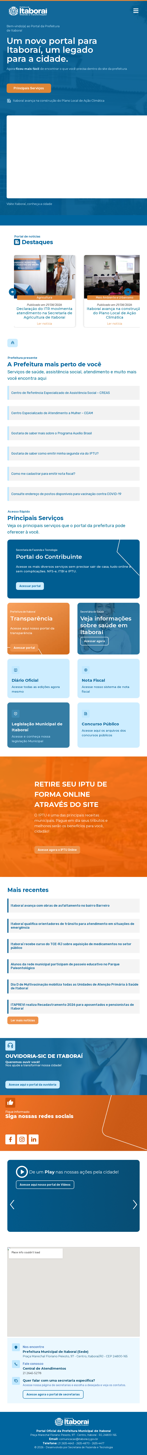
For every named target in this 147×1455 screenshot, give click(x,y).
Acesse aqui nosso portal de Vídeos (45, 1184)
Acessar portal (30, 586)
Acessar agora (94, 641)
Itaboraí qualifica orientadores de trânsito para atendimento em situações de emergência (72, 926)
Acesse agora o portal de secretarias (53, 1394)
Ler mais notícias (23, 1020)
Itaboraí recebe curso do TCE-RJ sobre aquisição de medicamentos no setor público (71, 946)
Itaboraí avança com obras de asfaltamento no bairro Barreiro (60, 906)
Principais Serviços (29, 88)
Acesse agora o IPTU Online (57, 850)
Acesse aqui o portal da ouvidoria (32, 1084)
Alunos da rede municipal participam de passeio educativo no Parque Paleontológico (65, 966)
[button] (135, 11)
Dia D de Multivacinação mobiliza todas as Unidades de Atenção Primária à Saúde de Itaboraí (74, 986)
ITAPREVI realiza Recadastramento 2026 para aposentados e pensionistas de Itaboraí (72, 1006)
